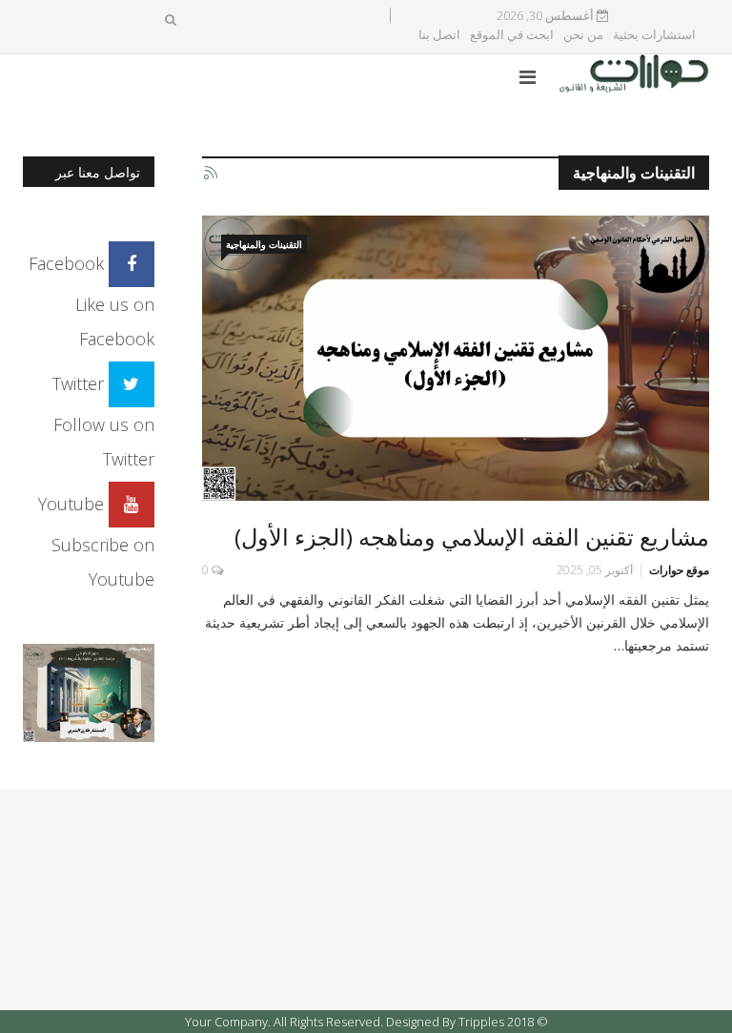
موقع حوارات (679, 570)
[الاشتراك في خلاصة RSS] (209, 173)
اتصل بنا (439, 35)
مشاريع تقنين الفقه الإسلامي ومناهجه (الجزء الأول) (471, 536)
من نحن (583, 35)
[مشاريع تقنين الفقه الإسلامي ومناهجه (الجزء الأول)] (456, 358)
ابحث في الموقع (512, 35)
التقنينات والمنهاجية (264, 244)
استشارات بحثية (654, 35)
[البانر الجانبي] (88, 691)
